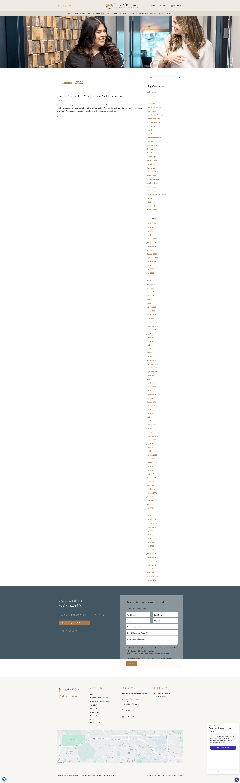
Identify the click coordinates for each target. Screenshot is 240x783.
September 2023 (153, 326)
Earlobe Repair (152, 156)
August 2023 (151, 330)
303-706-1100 (164, 5)
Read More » (61, 116)
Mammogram (151, 175)
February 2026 (152, 239)
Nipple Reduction (153, 183)
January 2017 (151, 519)
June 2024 (150, 292)
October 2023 (152, 322)
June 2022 (150, 375)
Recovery (150, 198)
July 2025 (150, 265)
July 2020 (150, 443)
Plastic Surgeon (152, 187)
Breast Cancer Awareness (155, 115)
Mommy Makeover (153, 179)
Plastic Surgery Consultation (156, 194)
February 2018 (152, 493)
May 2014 (150, 572)
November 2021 (152, 398)
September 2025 (153, 258)
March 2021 (151, 421)
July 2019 (150, 466)
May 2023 (150, 341)
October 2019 (152, 462)
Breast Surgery (152, 145)
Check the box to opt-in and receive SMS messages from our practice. (152, 648)
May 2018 (150, 485)
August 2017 (151, 504)
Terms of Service (165, 658)
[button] (71, 13)
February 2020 (152, 455)
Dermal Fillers (151, 153)
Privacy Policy (155, 658)
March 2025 (151, 280)
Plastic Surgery (152, 191)
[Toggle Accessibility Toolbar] (4, 779)
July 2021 (150, 409)
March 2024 (151, 303)
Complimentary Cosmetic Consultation (74, 623)
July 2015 (150, 538)
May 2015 (150, 546)
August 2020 (151, 440)
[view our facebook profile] (59, 5)
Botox (149, 100)
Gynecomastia (152, 160)
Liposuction (61, 100)
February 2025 (152, 284)
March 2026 (151, 235)
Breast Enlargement (153, 122)
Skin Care (150, 202)
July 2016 (150, 531)
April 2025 (150, 277)
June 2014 (150, 569)
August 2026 (151, 223)
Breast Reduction (152, 141)
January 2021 (151, 428)
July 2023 (150, 333)
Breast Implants (152, 126)
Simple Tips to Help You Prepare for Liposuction (89, 96)
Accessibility (151, 775)
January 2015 (151, 553)
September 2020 (153, 436)
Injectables (150, 164)
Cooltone (150, 149)
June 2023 (150, 337)
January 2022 (151, 390)
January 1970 (151, 580)
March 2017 (151, 516)
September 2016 (152, 527)
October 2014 (152, 561)
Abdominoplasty (152, 92)
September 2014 (152, 565)
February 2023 (152, 352)
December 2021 (152, 394)
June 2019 (150, 470)
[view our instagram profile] (61, 5)
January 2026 (151, 242)
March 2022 (151, 383)
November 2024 (153, 288)
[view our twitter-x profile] (63, 5)
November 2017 (152, 500)
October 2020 (152, 432)
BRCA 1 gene (151, 103)
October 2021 (152, 402)
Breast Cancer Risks (153, 118)
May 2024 (150, 296)
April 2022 (150, 379)
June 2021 (150, 413)
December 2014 (152, 557)
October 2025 (152, 254)
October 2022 (152, 368)
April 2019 (150, 474)
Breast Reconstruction (154, 137)
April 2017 (150, 512)
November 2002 (153, 576)
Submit (131, 664)
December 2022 (152, 360)
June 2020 (150, 447)
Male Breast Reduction (154, 172)
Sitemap (180, 775)
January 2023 (151, 356)
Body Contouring (153, 96)
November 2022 (152, 364)
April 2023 (150, 345)
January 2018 (151, 496)
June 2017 (150, 508)
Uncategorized (152, 209)
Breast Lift (150, 130)
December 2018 (152, 478)
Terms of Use (171, 775)
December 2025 (152, 246)
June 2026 (150, 231)
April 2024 (150, 299)
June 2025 (150, 269)
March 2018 (151, 489)
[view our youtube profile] (70, 5)
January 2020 (151, 459)
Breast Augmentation (154, 107)
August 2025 (151, 261)
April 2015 (150, 550)
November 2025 (152, 250)
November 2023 (152, 318)
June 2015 (150, 542)
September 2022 (153, 371)
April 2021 (150, 417)
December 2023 (152, 314)
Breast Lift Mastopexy (154, 134)
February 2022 (152, 387)
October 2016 (152, 523)
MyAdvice (112, 775)
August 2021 (151, 405)
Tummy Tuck (151, 206)
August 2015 (151, 534)
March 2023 (151, 349)
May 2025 (150, 273)
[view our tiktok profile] (65, 5)
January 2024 (151, 311)
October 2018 (152, 481)
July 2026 (150, 227)
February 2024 (152, 307)
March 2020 (151, 451)
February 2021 (152, 424)
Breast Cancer (151, 111)
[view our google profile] (68, 5)
